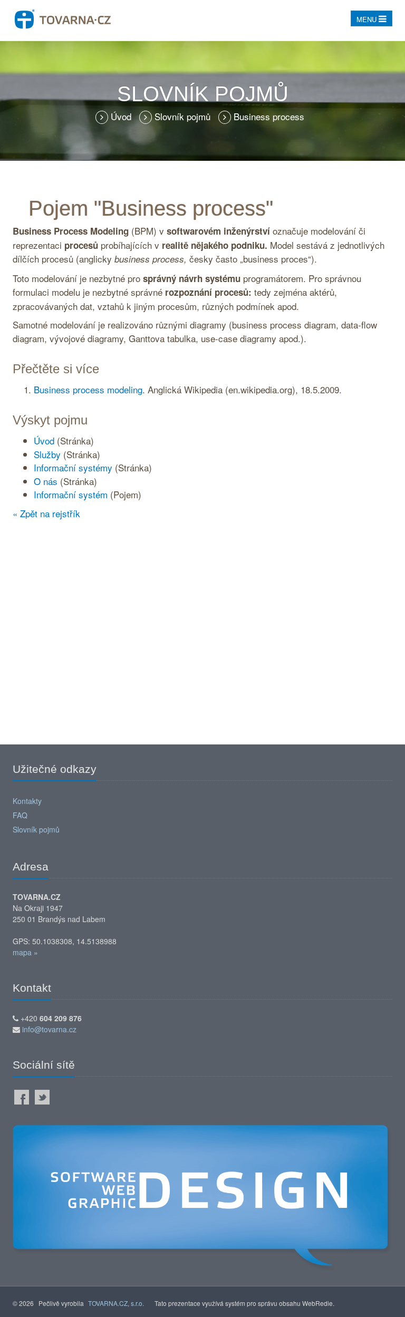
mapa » (25, 952)
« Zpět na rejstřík (46, 513)
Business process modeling (88, 389)
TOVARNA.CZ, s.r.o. (116, 1303)
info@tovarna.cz (49, 1029)
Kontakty (27, 801)
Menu (367, 19)
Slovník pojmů (184, 116)
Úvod (122, 116)
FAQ (20, 815)
